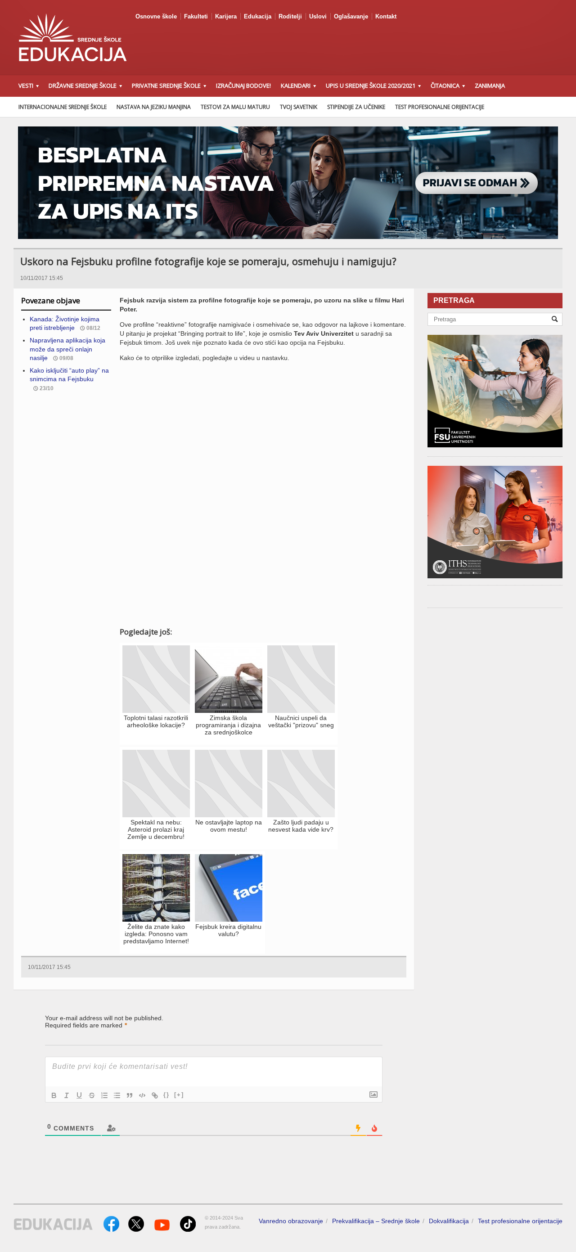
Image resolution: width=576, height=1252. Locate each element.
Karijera (226, 16)
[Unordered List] (117, 1095)
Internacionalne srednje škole (62, 107)
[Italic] (66, 1095)
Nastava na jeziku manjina (154, 107)
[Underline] (79, 1095)
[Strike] (92, 1095)
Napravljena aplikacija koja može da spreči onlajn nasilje (67, 349)
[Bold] (54, 1095)
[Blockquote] (129, 1095)
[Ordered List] (104, 1095)
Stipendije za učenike (356, 107)
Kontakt (385, 16)
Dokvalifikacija (449, 1221)
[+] (179, 1094)
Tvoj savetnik (298, 107)
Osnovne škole (156, 16)
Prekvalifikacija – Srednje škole (376, 1221)
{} (166, 1094)
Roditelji (290, 16)
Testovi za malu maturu (235, 107)
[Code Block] (142, 1095)
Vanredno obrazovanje (291, 1221)
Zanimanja (490, 85)
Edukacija (257, 16)
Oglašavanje (351, 16)
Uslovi (318, 16)
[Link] (154, 1095)
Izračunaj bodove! (243, 85)
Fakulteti (196, 16)
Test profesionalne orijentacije (439, 107)
